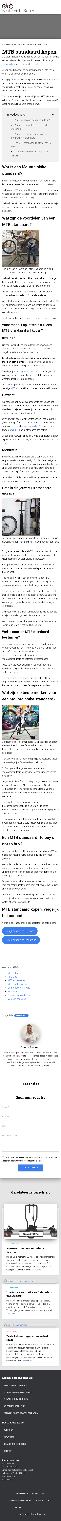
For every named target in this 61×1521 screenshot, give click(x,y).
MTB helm (13, 973)
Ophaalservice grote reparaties (21, 1413)
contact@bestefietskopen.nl (20, 1470)
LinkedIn (41, 1507)
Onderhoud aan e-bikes (16, 1399)
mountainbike (8, 64)
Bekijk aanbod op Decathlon (21, 939)
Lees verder (36, 1270)
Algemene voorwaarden (20, 1501)
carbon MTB (34, 426)
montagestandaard (25, 371)
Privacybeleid (38, 1493)
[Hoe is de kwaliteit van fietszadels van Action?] (20, 1281)
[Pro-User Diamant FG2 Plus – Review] (30, 1221)
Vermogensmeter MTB (19, 987)
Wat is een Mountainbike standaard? (32, 120)
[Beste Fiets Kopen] (19, 7)
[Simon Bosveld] (30, 1033)
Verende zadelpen (17, 999)
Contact (8, 1451)
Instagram (46, 1507)
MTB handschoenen (18, 984)
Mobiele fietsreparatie (16, 1385)
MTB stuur (16, 388)
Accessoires (21, 44)
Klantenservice (8, 1476)
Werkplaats (7, 1480)
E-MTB (16, 430)
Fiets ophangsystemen (19, 995)
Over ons (8, 1430)
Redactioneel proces (15, 1444)
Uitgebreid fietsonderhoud (18, 1392)
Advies (18, 1508)
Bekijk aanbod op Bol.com (20, 931)
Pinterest (36, 1507)
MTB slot (12, 976)
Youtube (26, 1507)
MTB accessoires (16, 980)
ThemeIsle (41, 1514)
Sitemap (39, 1501)
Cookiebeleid (22, 1493)
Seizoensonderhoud (14, 1406)
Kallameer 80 (8, 1463)
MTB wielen (13, 991)
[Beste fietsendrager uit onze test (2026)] (15, 1325)
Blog (11, 44)
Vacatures (9, 1437)
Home (5, 44)
